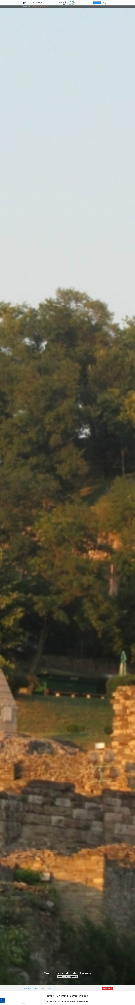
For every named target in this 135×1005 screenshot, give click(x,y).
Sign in (97, 3)
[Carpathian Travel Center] (67, 2)
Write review (2, 1000)
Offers (29, 6)
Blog (104, 3)
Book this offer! (107, 988)
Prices (42, 988)
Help (110, 3)
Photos (49, 988)
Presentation (27, 988)
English (27, 3)
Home (24, 6)
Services (35, 988)
